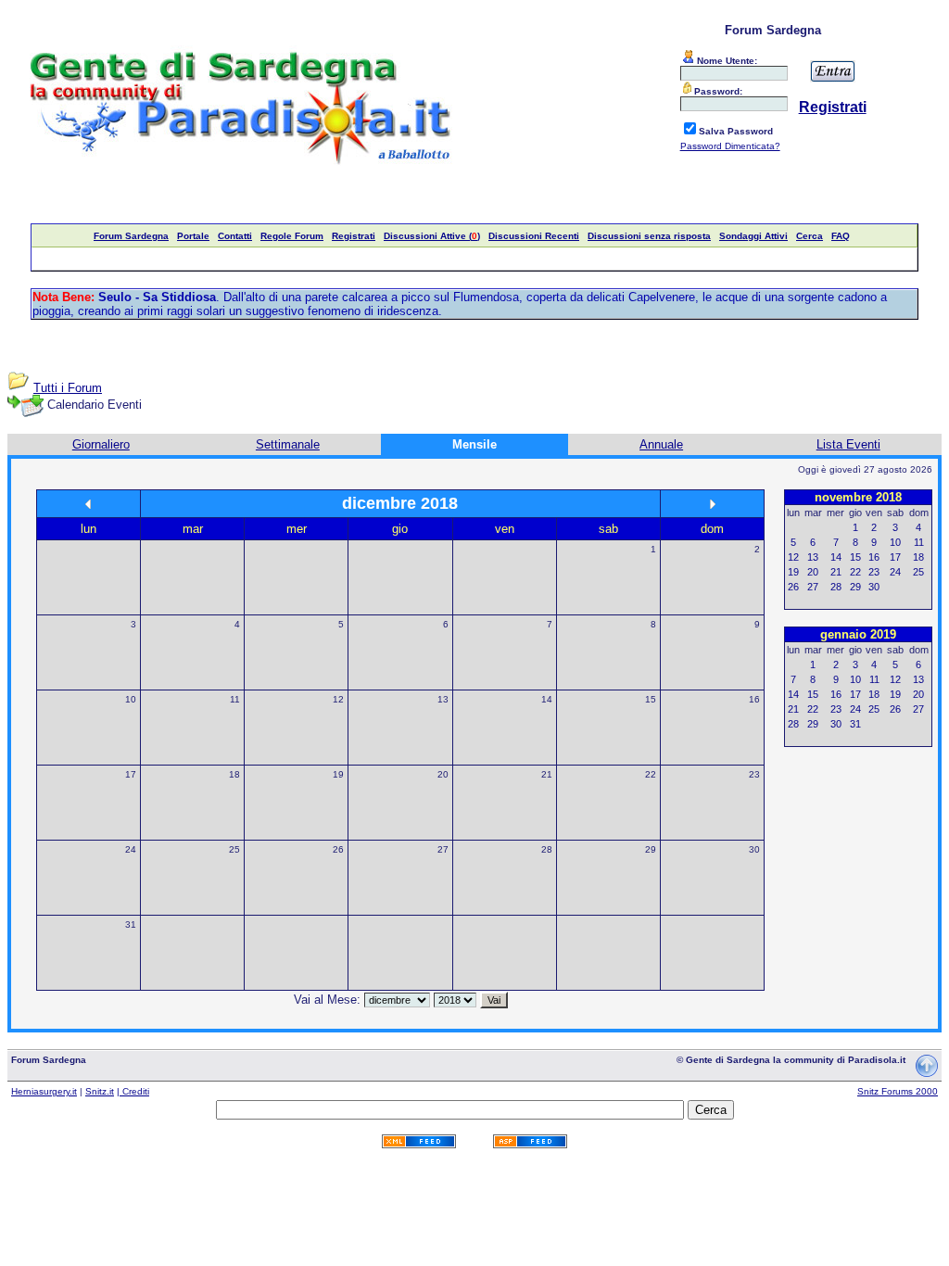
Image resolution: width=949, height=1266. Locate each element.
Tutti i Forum (67, 388)
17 (130, 774)
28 (546, 849)
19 (338, 774)
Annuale (661, 444)
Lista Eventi (848, 444)
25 (234, 849)
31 (130, 924)
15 (650, 699)
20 (443, 774)
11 (235, 699)
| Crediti (133, 1091)
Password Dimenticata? (730, 146)
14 (546, 699)
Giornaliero (101, 444)
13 (443, 699)
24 (130, 849)
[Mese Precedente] (88, 504)
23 (754, 774)
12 (338, 699)
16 (754, 699)
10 (130, 699)
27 (443, 849)
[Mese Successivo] (712, 504)
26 (338, 849)
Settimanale (288, 444)
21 (546, 774)
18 (234, 774)
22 (650, 774)
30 (754, 849)
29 (650, 849)
